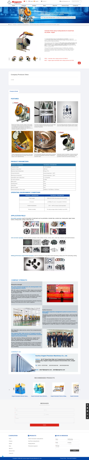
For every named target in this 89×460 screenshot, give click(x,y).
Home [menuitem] (13, 5)
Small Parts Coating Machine (23, 24)
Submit (44, 424)
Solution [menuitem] (34, 5)
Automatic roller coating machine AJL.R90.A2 (58, 58)
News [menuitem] (44, 5)
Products (14, 24)
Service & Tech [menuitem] (65, 5)
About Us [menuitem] (55, 5)
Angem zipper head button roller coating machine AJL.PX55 (61, 60)
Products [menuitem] (24, 5)
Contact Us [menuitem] (75, 5)
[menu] (44, 5)
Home (11, 24)
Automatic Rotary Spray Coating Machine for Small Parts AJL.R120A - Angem (44, 24)
